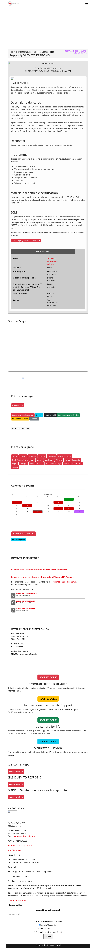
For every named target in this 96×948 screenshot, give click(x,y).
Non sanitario (45, 929)
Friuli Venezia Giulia (20, 460)
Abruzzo (22, 456)
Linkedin (26, 876)
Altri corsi (34, 419)
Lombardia (49, 460)
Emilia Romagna (64, 456)
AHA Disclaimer (14, 850)
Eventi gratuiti (50, 415)
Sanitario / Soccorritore (48, 925)
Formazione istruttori (20, 428)
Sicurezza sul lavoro (20, 419)
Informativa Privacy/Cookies (20, 845)
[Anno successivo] (83, 494)
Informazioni (42, 251)
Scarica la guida (18, 540)
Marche (59, 460)
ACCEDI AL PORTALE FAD (23, 533)
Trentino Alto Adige (53, 463)
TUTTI (14, 456)
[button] (89, 19)
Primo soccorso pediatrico (68, 415)
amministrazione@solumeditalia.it (52, 261)
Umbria (67, 463)
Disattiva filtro (17, 405)
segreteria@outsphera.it (24, 836)
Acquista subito (16, 771)
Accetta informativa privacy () (49, 932)
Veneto (15, 467)
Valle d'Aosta (77, 463)
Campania (52, 456)
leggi (59, 932)
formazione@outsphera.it (65, 582)
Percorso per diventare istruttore (39, 569)
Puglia (14, 463)
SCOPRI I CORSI (48, 677)
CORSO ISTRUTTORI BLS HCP (26, 594)
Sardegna (23, 463)
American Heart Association (23, 859)
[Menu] (86, 3)
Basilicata (32, 456)
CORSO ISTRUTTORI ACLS (25, 601)
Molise (67, 460)
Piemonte (76, 460)
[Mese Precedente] (13, 494)
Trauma (39, 415)
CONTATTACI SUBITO (17, 900)
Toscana (40, 463)
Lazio (32, 460)
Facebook (16, 876)
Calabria (42, 456)
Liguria (39, 460)
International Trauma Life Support (26, 862)
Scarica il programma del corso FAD (26, 240)
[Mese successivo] (82, 494)
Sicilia (32, 463)
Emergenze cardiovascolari (22, 415)
